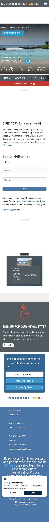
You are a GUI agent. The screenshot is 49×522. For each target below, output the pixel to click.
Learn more (22, 488)
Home (4, 27)
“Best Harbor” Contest (18, 445)
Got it (33, 493)
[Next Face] (27, 254)
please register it (20, 142)
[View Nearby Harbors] (27, 61)
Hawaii (12, 27)
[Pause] (24, 254)
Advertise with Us (16, 423)
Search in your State (11, 210)
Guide (33, 78)
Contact (9, 465)
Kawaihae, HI (24, 27)
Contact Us (13, 415)
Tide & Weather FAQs (17, 436)
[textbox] (24, 374)
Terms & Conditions (17, 427)
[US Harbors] (19, 3)
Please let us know (30, 201)
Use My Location (24, 381)
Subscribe (8, 345)
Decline (13, 493)
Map (43, 78)
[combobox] (24, 180)
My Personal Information (25, 502)
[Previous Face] (22, 254)
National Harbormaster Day (20, 449)
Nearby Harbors (11, 33)
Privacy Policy (33, 499)
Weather (20, 78)
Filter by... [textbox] (8, 180)
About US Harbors (16, 410)
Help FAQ (12, 440)
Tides (7, 78)
